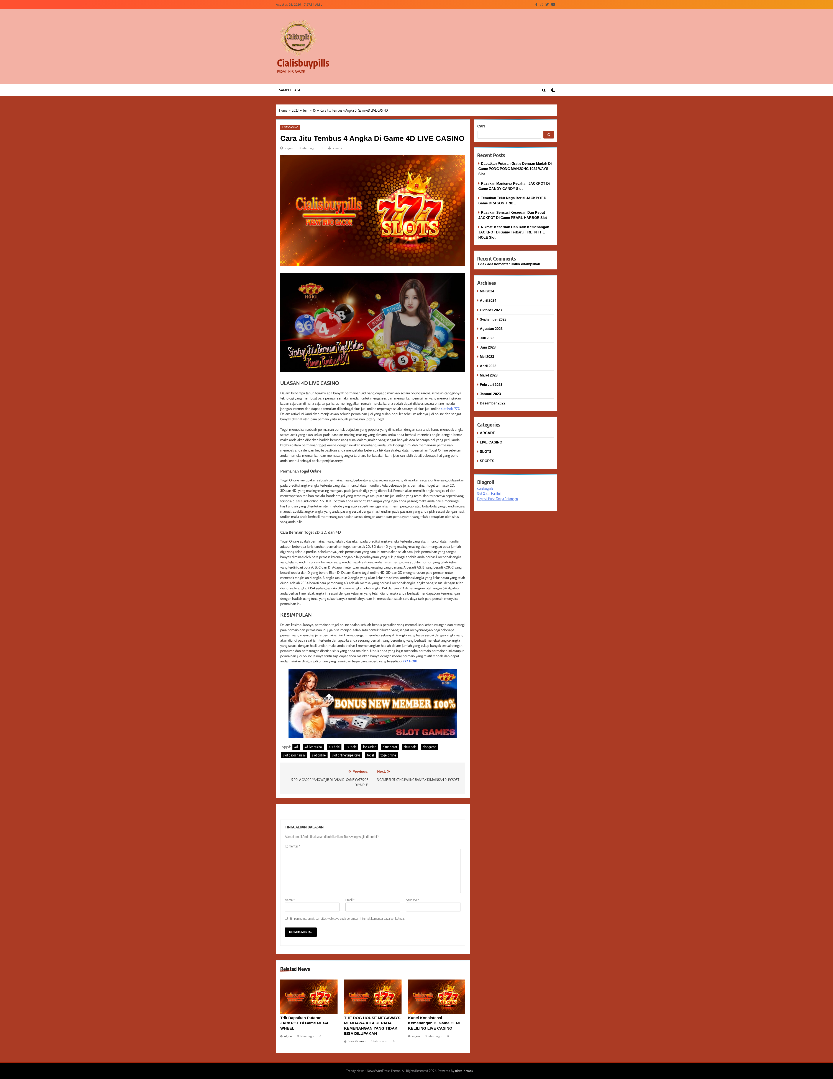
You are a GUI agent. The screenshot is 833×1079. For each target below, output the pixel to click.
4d (296, 747)
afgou (289, 148)
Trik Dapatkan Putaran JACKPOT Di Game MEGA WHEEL (304, 1023)
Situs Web (412, 900)
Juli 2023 (487, 338)
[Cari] (548, 135)
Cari (481, 126)
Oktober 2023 (491, 310)
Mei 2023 (487, 357)
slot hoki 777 (450, 409)
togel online (388, 755)
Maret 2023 (489, 375)
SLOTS (486, 451)
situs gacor (390, 747)
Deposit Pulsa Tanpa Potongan (497, 499)
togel (370, 755)
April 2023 (488, 366)
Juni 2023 (488, 347)
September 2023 (493, 319)
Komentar (292, 846)
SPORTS (487, 461)
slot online (319, 755)
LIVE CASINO (290, 127)
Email (350, 900)
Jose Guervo (357, 1041)
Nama (290, 900)
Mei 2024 (487, 291)
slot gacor (429, 747)
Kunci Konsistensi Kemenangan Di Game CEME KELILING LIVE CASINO (435, 1023)
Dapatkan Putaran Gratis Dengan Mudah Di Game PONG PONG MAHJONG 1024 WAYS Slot (515, 168)
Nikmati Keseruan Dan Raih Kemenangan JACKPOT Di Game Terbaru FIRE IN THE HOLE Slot (513, 232)
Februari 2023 (491, 384)
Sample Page (290, 90)
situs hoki (410, 747)
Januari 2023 (490, 394)
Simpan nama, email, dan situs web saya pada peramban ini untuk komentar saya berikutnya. (347, 918)
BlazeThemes (464, 1071)
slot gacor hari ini (294, 755)
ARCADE (487, 433)
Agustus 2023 (491, 329)
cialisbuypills (303, 63)
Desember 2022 (492, 403)
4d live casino (313, 747)
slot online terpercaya (346, 755)
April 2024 (488, 300)
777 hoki (334, 747)
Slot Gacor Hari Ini (488, 493)
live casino (369, 747)
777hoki (351, 747)
